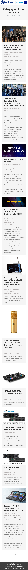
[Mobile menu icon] (25, 2)
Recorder (12, 291)
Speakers (6, 220)
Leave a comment (8, 58)
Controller (16, 396)
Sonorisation (7, 168)
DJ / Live (16, 52)
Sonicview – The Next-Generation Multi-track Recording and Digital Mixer (13, 508)
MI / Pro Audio (10, 166)
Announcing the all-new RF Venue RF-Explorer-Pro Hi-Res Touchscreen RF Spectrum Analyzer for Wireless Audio (13, 282)
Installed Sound (7, 432)
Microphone (6, 110)
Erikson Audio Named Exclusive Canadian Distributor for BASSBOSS (13, 212)
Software (20, 398)
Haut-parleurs (14, 216)
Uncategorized (13, 168)
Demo (5, 164)
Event (16, 164)
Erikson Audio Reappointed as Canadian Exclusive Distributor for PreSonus (13, 47)
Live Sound (9, 54)
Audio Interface (10, 52)
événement (12, 164)
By (7, 56)
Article (5, 52)
